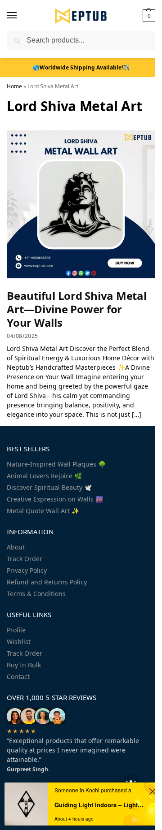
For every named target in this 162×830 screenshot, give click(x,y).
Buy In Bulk (24, 665)
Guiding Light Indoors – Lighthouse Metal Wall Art (100, 804)
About (16, 547)
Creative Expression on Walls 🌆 (55, 499)
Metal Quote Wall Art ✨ (43, 510)
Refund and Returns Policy (47, 582)
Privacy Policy (27, 570)
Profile (16, 630)
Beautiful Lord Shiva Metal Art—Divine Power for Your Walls (77, 309)
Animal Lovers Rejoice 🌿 (44, 475)
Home (14, 86)
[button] (147, 15)
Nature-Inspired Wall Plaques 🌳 (56, 464)
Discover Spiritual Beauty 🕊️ (49, 487)
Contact (18, 676)
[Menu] (20, 15)
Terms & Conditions (36, 593)
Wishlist (19, 641)
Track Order (24, 558)
